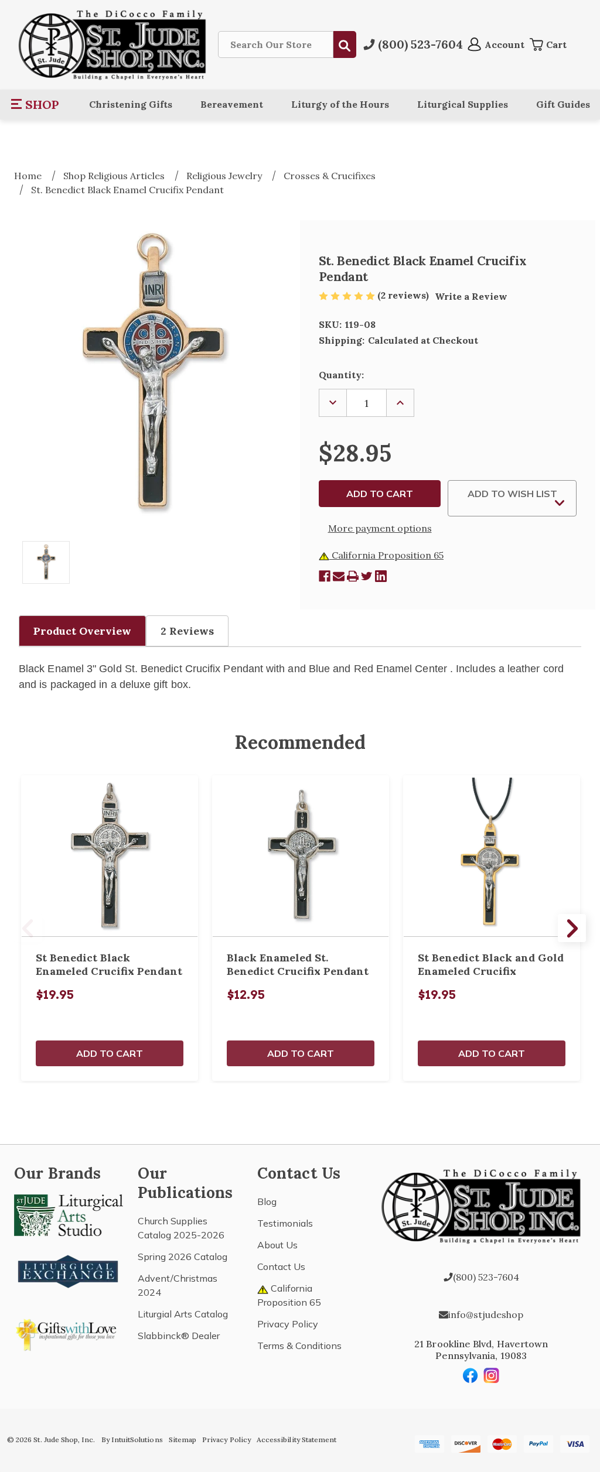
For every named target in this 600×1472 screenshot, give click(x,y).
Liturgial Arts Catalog (183, 1314)
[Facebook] (324, 576)
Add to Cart (109, 1053)
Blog (267, 1201)
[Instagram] (491, 1375)
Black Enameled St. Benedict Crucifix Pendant (298, 964)
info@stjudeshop (485, 1314)
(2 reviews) (404, 295)
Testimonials (285, 1223)
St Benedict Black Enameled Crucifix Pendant (109, 964)
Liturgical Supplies (462, 104)
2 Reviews (187, 631)
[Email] (339, 576)
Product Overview (82, 631)
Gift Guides (563, 104)
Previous (28, 928)
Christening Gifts (130, 104)
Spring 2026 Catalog (182, 1256)
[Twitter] (367, 576)
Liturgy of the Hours (340, 104)
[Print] (353, 576)
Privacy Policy (287, 1324)
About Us (277, 1245)
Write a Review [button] (471, 296)
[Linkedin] (381, 576)
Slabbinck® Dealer (179, 1335)
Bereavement (231, 104)
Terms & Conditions (299, 1345)
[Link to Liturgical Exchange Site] (68, 1270)
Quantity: (341, 375)
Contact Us (281, 1266)
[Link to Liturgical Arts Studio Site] (68, 1214)
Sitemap (182, 1439)
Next (572, 928)
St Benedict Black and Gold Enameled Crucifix (491, 964)
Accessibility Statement (296, 1439)
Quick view (109, 856)
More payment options (380, 528)
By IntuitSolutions (132, 1439)
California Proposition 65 (386, 555)
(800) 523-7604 (486, 1277)
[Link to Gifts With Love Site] (68, 1333)
